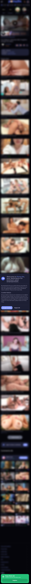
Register (15, 580)
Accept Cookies (7, 308)
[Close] (27, 575)
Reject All (17, 308)
